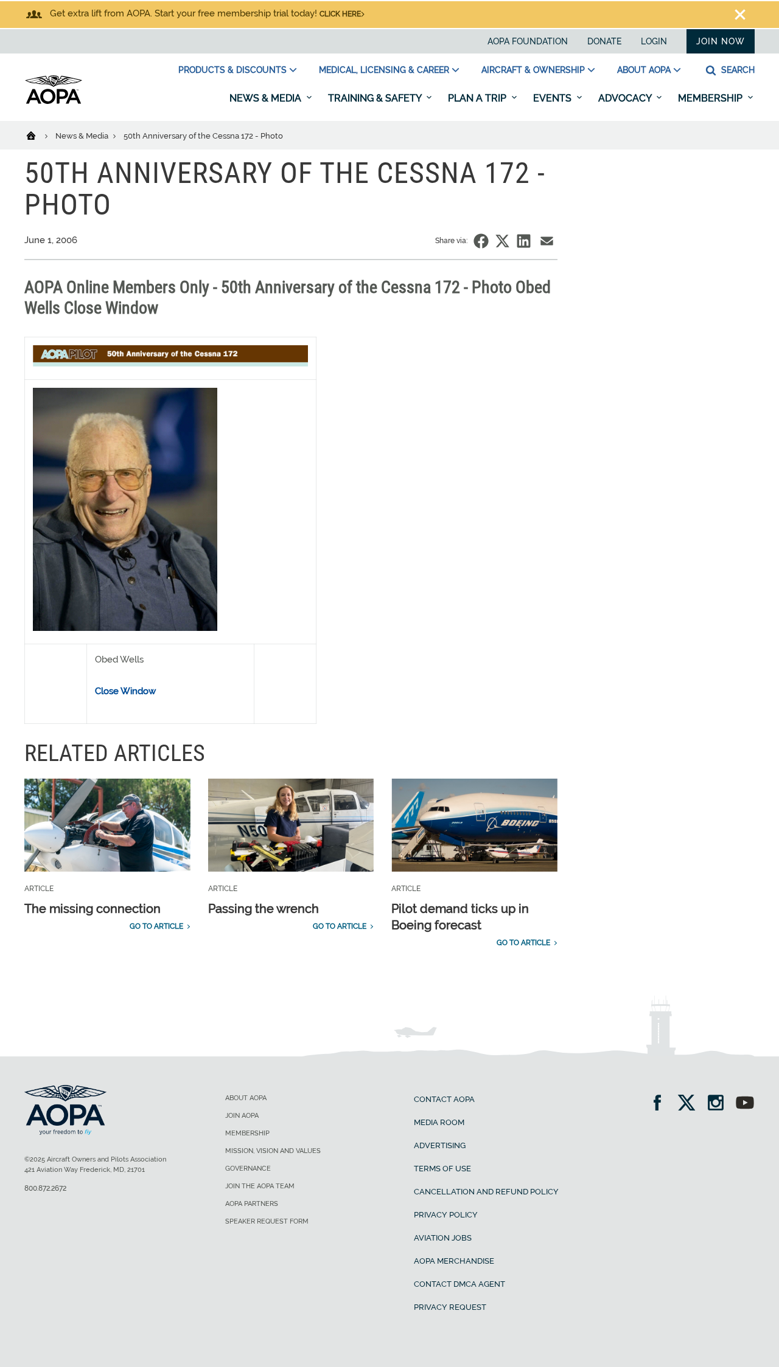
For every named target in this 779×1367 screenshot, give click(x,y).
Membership (711, 98)
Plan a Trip (478, 98)
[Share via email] (546, 241)
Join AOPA (242, 1116)
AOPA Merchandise (454, 1260)
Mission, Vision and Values (273, 1151)
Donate (604, 41)
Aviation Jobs (443, 1237)
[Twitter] (690, 1104)
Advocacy (626, 98)
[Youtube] (745, 1104)
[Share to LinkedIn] (523, 241)
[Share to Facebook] (481, 241)
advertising (440, 1145)
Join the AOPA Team (260, 1186)
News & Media (266, 98)
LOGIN (654, 41)
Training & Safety (376, 98)
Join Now (720, 41)
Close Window (125, 691)
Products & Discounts (232, 70)
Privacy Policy (446, 1214)
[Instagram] (719, 1104)
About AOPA (644, 70)
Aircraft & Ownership (533, 70)
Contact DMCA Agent (459, 1284)
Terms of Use (442, 1168)
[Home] (38, 135)
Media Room (439, 1122)
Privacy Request (450, 1307)
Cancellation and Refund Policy (486, 1191)
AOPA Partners (251, 1204)
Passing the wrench (263, 908)
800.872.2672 (45, 1188)
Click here (340, 14)
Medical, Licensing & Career (384, 70)
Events (553, 98)
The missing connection (92, 908)
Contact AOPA (444, 1099)
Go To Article (156, 926)
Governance (248, 1168)
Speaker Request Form (267, 1221)
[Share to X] (502, 241)
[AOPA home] (53, 101)
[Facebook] (661, 1104)
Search (737, 70)
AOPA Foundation (527, 41)
